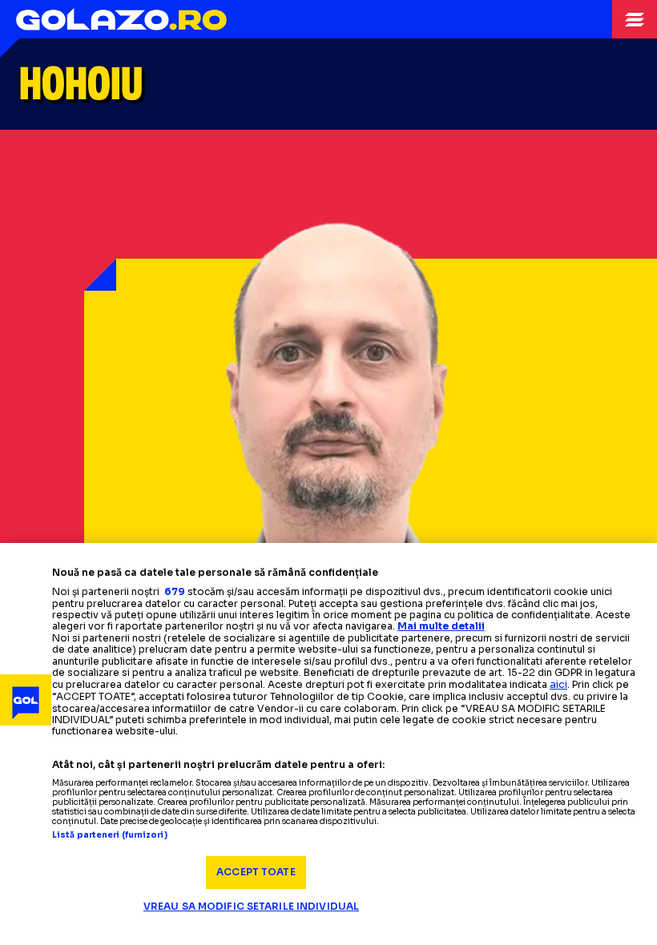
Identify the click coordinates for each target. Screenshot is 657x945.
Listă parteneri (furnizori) (109, 835)
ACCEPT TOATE (255, 872)
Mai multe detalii (441, 626)
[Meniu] (634, 19)
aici (558, 684)
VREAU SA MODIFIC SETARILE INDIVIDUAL (251, 906)
